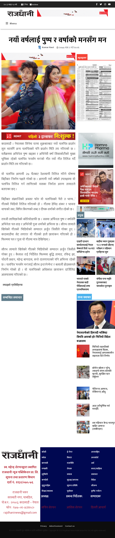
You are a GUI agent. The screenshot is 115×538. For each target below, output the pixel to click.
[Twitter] (101, 4)
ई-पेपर (25, 4)
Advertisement (56, 526)
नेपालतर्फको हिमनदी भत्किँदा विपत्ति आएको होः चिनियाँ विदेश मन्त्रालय (93, 337)
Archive (35, 4)
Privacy (43, 526)
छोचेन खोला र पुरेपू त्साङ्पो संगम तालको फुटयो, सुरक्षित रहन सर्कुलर (101, 372)
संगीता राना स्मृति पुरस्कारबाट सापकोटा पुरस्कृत (104, 282)
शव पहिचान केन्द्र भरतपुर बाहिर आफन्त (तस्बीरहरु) (103, 426)
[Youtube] (109, 4)
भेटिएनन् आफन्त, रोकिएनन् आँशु (100, 390)
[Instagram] (105, 4)
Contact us (70, 526)
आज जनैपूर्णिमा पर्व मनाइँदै (101, 407)
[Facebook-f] (97, 4)
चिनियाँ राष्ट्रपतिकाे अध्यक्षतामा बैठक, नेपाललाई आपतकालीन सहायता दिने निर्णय (103, 351)
